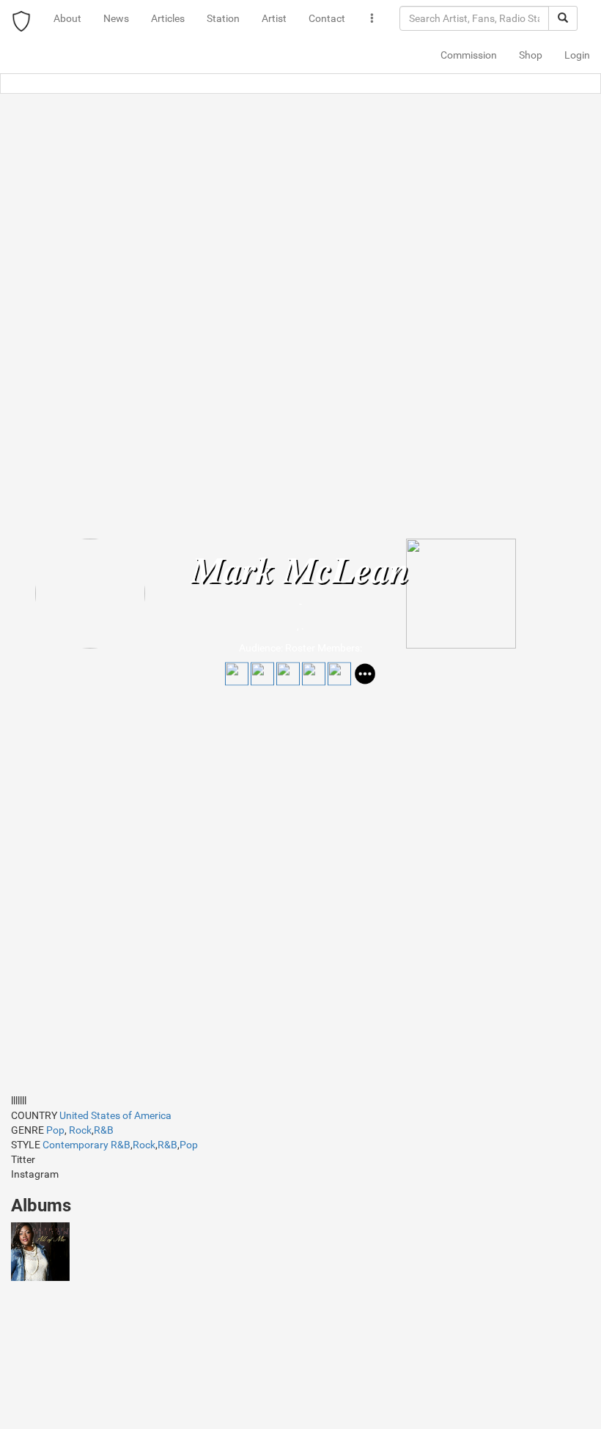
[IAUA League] (21, 18)
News (116, 18)
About (67, 18)
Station (223, 18)
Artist (274, 18)
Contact (327, 18)
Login (577, 55)
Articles (168, 18)
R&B (104, 1130)
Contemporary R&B (86, 1145)
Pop (55, 1130)
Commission (468, 55)
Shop (530, 55)
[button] (372, 18)
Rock (80, 1130)
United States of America (115, 1115)
